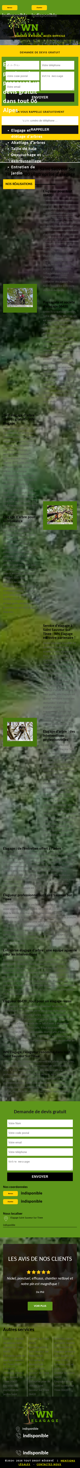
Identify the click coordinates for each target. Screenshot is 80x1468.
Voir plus (40, 1306)
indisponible (31, 1193)
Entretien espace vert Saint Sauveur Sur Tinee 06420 (64, 1343)
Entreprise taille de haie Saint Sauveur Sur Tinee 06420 (14, 1360)
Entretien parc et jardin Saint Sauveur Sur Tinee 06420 (64, 1371)
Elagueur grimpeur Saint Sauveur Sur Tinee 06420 (65, 1356)
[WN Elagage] (25, 27)
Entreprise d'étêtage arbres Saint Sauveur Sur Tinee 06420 (13, 1375)
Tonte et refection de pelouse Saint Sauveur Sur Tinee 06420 (13, 1345)
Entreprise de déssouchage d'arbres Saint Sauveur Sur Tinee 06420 (39, 1369)
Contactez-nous (49, 1464)
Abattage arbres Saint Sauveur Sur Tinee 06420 (39, 1351)
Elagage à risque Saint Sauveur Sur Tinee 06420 (64, 1386)
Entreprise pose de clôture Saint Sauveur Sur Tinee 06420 (39, 1388)
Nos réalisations (19, 184)
